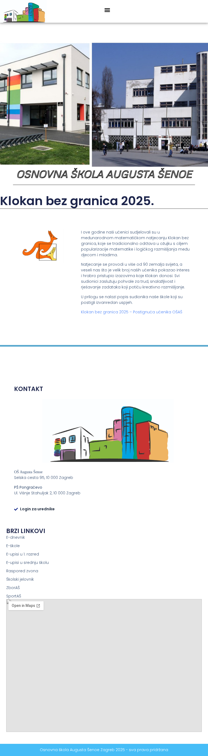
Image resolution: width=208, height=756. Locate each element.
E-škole (13, 545)
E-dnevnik (15, 537)
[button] (107, 10)
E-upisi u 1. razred (22, 554)
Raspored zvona (22, 571)
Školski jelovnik (20, 579)
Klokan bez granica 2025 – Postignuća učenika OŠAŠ (131, 312)
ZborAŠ (13, 587)
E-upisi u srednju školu (27, 562)
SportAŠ (13, 596)
